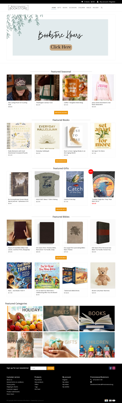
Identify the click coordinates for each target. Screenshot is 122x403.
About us (9, 380)
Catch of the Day (69, 199)
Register (64, 380)
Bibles (89, 7)
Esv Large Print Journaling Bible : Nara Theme (74, 249)
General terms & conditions (15, 382)
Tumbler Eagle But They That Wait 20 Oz (102, 200)
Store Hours (10, 394)
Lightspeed (41, 400)
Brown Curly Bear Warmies (101, 291)
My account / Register (107, 2)
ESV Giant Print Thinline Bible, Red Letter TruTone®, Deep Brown (46, 249)
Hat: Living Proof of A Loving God (17, 103)
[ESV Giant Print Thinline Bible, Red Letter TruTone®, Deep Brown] (47, 233)
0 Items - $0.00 (89, 2)
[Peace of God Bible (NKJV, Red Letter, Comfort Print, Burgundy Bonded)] (19, 233)
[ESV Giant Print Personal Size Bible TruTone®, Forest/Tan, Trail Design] (102, 233)
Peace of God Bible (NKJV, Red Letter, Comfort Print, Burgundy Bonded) (19, 249)
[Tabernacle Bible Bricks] (74, 275)
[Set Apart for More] (102, 136)
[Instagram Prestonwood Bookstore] (113, 368)
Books (65, 7)
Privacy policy (11, 384)
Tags (36, 387)
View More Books (61, 161)
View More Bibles (61, 258)
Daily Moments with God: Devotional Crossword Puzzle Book (17, 152)
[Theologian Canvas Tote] (47, 87)
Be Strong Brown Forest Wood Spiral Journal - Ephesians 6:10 (18, 200)
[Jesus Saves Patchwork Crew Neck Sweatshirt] (102, 87)
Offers (36, 384)
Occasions (73, 7)
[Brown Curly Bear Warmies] (102, 275)
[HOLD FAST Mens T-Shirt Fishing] (47, 184)
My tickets (65, 384)
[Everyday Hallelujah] (47, 136)
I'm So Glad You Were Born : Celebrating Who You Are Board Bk (46, 292)
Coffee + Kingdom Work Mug (73, 103)
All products (38, 380)
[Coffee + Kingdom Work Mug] (74, 87)
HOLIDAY (96, 7)
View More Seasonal (61, 112)
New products (39, 382)
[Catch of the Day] (74, 184)
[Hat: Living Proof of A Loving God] (19, 87)
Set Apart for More (98, 151)
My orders (65, 382)
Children (81, 7)
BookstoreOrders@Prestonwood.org (101, 384)
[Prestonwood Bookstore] (21, 8)
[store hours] (61, 37)
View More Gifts (61, 209)
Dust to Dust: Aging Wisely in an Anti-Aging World (74, 152)
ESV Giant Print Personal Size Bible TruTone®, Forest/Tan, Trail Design (101, 249)
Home (54, 7)
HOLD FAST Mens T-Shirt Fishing (46, 199)
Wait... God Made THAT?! (16, 291)
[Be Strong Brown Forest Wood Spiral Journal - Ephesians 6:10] (19, 184)
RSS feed (37, 389)
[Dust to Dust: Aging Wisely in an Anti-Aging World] (74, 136)
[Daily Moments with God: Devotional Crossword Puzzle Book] (19, 136)
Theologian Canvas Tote (44, 103)
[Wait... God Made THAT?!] (19, 275)
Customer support (12, 389)
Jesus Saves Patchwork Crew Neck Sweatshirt (101, 103)
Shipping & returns (12, 387)
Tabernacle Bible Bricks (71, 291)
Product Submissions (13, 392)
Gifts (59, 7)
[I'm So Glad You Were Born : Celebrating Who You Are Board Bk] (47, 275)
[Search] (101, 7)
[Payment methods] (106, 400)
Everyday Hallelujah (42, 151)
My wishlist (65, 387)
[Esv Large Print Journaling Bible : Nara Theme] (74, 233)
